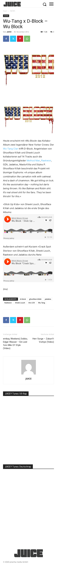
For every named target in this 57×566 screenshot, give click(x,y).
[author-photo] (28, 374)
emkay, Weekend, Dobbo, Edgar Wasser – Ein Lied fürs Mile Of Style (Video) (15, 343)
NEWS (12, 11)
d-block (23, 299)
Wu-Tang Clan (10, 148)
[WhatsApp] (27, 39)
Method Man (33, 160)
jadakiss (48, 299)
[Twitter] (13, 39)
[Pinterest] (20, 39)
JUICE (9, 32)
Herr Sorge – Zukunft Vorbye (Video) (43, 340)
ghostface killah (35, 299)
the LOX (31, 303)
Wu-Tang (41, 303)
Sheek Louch (20, 303)
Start (5, 11)
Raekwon (46, 160)
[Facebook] (6, 39)
